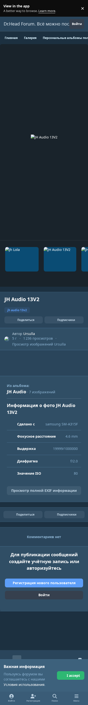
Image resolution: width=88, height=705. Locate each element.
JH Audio (16, 392)
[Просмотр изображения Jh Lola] (22, 259)
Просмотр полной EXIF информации (44, 490)
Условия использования (24, 684)
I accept (73, 675)
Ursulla (29, 333)
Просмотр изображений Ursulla (39, 344)
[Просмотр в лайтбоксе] (44, 142)
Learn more (9, 8)
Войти (44, 595)
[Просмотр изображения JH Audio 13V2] (60, 259)
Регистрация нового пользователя (44, 583)
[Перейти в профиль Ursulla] (7, 339)
